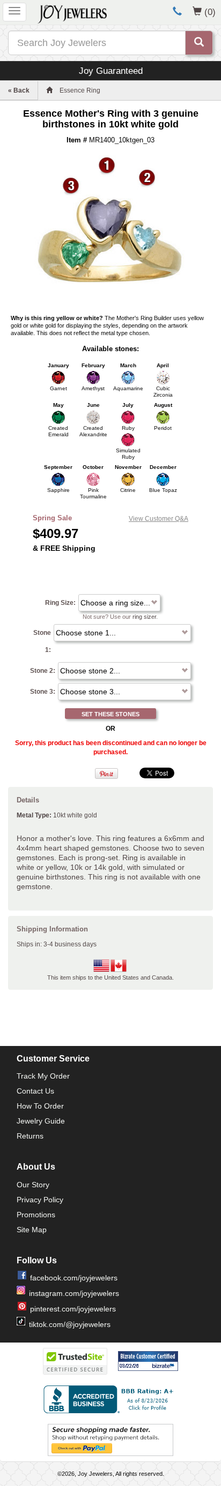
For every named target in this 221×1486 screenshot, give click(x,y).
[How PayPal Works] (110, 1439)
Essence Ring (80, 90)
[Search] (199, 43)
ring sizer (144, 616)
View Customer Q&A (158, 518)
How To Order (40, 1106)
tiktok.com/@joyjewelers (69, 1324)
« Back (19, 90)
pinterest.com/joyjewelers (73, 1309)
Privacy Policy (40, 1199)
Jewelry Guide (41, 1121)
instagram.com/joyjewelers (74, 1293)
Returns (30, 1136)
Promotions (36, 1214)
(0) (210, 11)
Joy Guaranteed (111, 70)
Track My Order (43, 1076)
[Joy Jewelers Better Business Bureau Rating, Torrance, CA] (110, 1399)
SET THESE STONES (110, 714)
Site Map (32, 1229)
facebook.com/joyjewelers (73, 1277)
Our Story (33, 1184)
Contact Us (35, 1091)
